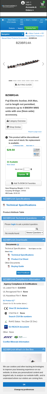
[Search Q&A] (37, 228)
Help (10, 251)
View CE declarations (18, 308)
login (13, 224)
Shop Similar (15, 127)
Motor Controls (34, 33)
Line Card (41, 21)
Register (28, 4)
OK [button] (24, 384)
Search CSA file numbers (20, 316)
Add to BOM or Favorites (24, 183)
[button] (4, 64)
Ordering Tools (31, 28)
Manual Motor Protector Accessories (14, 38)
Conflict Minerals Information (16, 342)
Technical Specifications (20, 205)
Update (22, 174)
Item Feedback (23, 273)
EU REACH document (19, 327)
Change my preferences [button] (24, 389)
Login (28, 2)
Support (20, 28)
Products (12, 28)
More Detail (11, 165)
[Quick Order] (46, 22)
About (28, 20)
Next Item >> (30, 145)
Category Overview (17, 121)
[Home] (3, 22)
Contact (34, 20)
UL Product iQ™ (9, 301)
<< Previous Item (18, 145)
